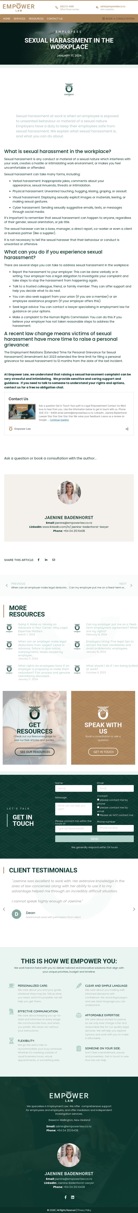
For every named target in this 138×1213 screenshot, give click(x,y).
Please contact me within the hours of (73, 822)
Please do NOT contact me (116, 815)
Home (6, 18)
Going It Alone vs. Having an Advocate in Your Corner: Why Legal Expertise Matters (42, 627)
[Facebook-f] (65, 1197)
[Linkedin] (72, 1197)
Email (100, 783)
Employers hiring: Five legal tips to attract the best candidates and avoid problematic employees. (109, 645)
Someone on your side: (102, 1048)
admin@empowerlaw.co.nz (74, 1126)
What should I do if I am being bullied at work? (112, 667)
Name (59, 783)
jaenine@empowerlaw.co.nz (73, 1179)
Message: (61, 797)
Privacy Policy (84, 1210)
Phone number (106, 821)
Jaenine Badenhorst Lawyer (75, 1183)
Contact (102, 796)
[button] (4, 909)
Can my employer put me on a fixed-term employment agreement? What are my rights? (111, 627)
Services (19, 18)
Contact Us (55, 18)
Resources (36, 18)
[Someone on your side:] (79, 1048)
